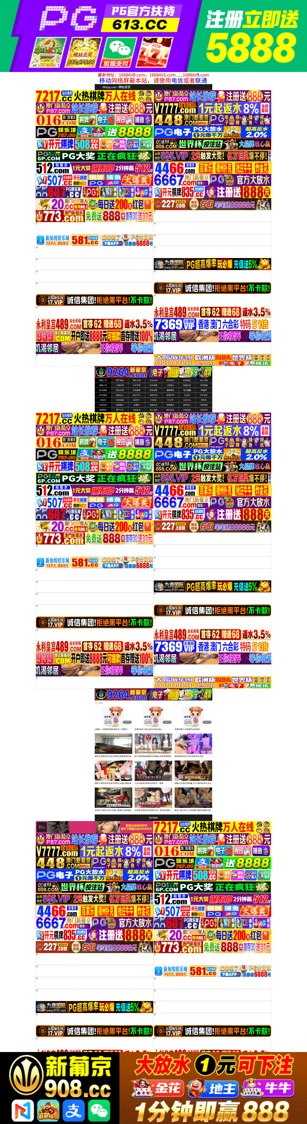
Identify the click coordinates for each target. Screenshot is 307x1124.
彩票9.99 (170, 395)
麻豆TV (136, 400)
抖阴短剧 (187, 410)
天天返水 (204, 395)
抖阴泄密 (204, 405)
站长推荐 (103, 390)
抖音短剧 (120, 400)
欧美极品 (187, 380)
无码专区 (103, 405)
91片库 (170, 400)
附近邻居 (120, 390)
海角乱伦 (153, 405)
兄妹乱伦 (137, 410)
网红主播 (137, 380)
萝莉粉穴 (187, 405)
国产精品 (120, 380)
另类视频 (204, 385)
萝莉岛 (204, 400)
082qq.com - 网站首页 (117, 87)
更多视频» (153, 818)
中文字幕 (137, 385)
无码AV (103, 400)
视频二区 (103, 385)
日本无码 (153, 380)
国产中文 (120, 410)
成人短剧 (153, 410)
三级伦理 (120, 385)
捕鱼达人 (120, 395)
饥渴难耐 (137, 390)
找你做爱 (153, 390)
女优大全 (187, 400)
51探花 (153, 400)
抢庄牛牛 (137, 395)
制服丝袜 (187, 385)
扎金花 (187, 395)
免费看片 (120, 405)
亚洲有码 (170, 380)
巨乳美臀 (153, 385)
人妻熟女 (170, 385)
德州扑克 (153, 395)
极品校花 (170, 410)
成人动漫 (204, 380)
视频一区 (103, 380)
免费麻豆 (170, 405)
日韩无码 (204, 410)
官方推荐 (103, 395)
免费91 (137, 405)
